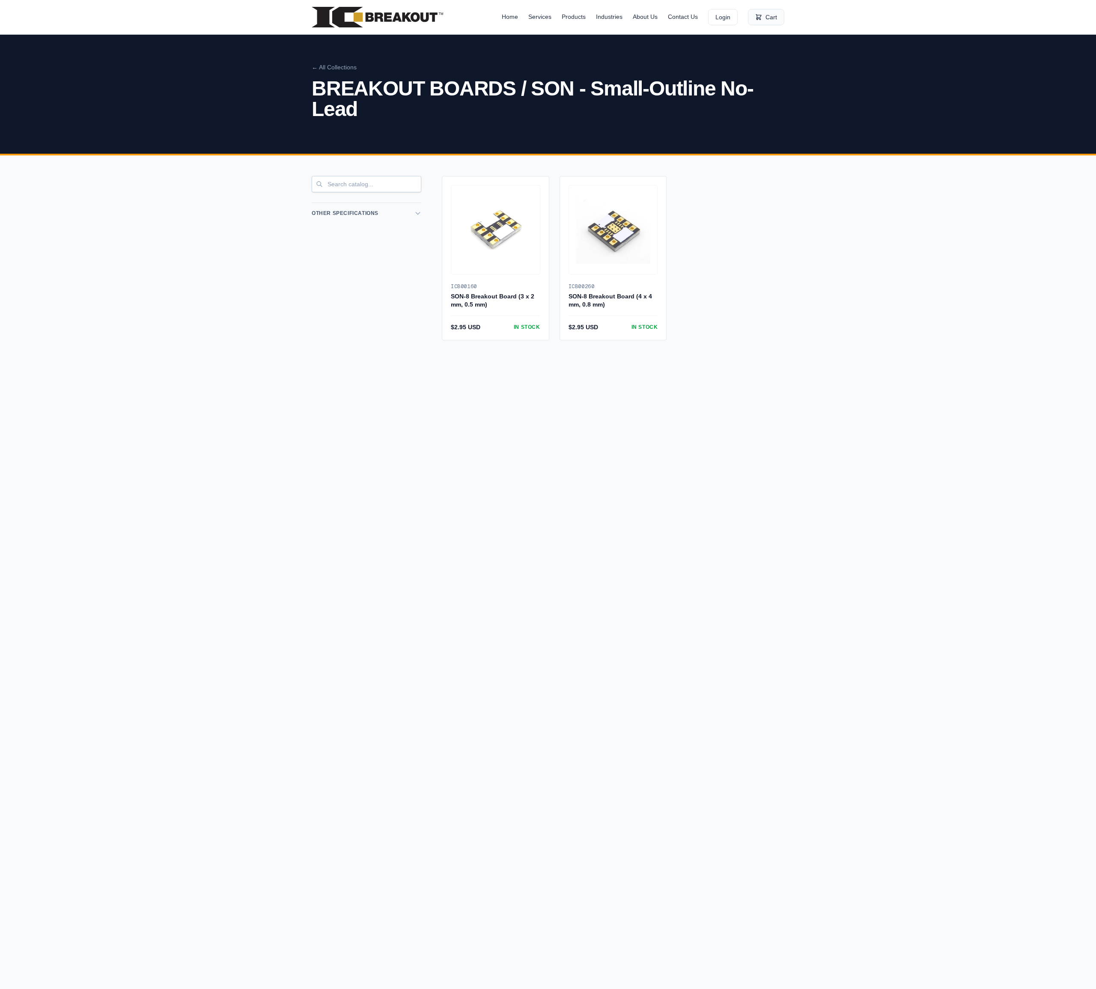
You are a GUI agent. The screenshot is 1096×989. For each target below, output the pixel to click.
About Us (645, 16)
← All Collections (334, 67)
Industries (609, 16)
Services (539, 16)
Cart (771, 17)
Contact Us (683, 16)
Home (510, 16)
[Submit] (319, 184)
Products (574, 16)
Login (722, 17)
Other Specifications (345, 213)
